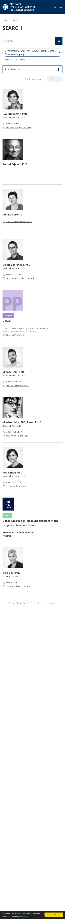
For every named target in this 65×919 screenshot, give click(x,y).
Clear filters (20, 59)
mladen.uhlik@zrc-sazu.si (18, 435)
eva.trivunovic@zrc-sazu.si (18, 127)
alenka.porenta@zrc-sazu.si (19, 221)
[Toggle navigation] (60, 6)
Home (5, 20)
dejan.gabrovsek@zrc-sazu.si (20, 278)
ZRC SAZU (15, 4)
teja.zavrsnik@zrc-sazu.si (18, 586)
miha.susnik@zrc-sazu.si (17, 385)
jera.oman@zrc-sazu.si (16, 486)
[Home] (5, 6)
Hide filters (7, 59)
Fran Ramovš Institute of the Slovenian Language (22, 8)
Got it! (54, 914)
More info (24, 916)
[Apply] (58, 41)
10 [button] (51, 79)
